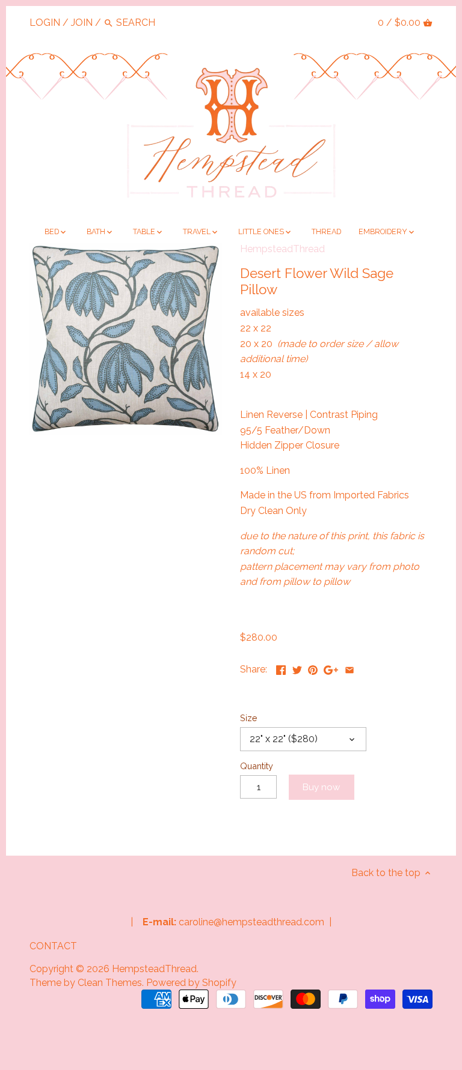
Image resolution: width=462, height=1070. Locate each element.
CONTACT (53, 946)
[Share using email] (349, 668)
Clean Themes (110, 982)
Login (44, 22)
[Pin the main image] (313, 668)
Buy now (321, 787)
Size (248, 718)
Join (82, 22)
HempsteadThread (282, 249)
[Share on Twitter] (297, 668)
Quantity (256, 766)
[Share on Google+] (331, 668)
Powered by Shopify (191, 982)
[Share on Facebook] (281, 668)
